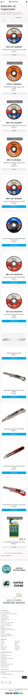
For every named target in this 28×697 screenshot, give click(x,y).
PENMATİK (3, 649)
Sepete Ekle (14, 206)
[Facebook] (2, 682)
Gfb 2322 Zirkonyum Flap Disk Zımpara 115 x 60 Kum (14, 239)
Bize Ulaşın (3, 662)
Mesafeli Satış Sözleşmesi (7, 658)
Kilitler (2, 626)
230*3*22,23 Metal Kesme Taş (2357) (14, 201)
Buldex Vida (4, 636)
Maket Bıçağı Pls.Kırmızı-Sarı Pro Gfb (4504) (14, 466)
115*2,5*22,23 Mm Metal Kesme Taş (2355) (14, 49)
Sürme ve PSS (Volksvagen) (7, 622)
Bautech (17, 645)
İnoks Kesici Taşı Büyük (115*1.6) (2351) (14, 277)
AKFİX (16, 644)
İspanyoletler (4, 618)
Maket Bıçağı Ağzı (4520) (14, 353)
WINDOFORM (4, 646)
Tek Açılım (3, 621)
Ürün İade (3, 659)
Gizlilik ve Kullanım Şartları (7, 664)
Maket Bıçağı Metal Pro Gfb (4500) (14, 429)
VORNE (2, 641)
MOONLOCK (18, 641)
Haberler (3, 654)
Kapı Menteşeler (5, 616)
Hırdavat (3, 631)
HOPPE (2, 642)
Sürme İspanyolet (5, 623)
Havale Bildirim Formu (6, 655)
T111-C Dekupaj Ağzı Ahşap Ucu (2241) (14, 542)
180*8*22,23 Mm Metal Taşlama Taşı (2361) (14, 163)
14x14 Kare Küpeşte (5, 612)
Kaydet (24, 677)
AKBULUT (17, 642)
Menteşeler (4, 615)
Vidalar (3, 632)
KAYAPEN (17, 648)
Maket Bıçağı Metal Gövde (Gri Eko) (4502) (14, 391)
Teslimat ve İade (5, 665)
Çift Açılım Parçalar (5, 619)
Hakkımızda (4, 661)
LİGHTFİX (17, 649)
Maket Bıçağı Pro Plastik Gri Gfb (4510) (14, 504)
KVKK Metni (4, 656)
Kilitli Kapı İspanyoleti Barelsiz (8, 629)
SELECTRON (3, 648)
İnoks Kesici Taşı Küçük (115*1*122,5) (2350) (14, 315)
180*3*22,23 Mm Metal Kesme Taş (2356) (14, 125)
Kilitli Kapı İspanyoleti (6, 628)
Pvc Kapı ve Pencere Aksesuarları (9, 613)
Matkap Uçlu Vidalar (6, 633)
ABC (2, 645)
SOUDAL (3, 644)
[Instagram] (10, 682)
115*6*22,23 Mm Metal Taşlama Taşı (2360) (14, 87)
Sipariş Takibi (4, 666)
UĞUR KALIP (17, 646)
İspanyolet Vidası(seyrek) (7, 635)
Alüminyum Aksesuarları (6, 625)
